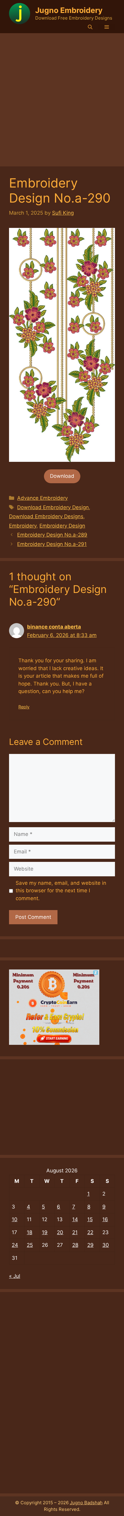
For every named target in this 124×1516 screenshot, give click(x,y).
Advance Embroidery (42, 498)
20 (60, 1232)
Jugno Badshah (86, 1502)
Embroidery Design (62, 526)
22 (90, 1232)
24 (15, 1245)
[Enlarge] (107, 236)
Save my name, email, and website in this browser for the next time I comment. (61, 890)
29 (90, 1245)
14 (75, 1219)
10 (14, 1219)
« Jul (14, 1276)
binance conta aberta (54, 627)
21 (75, 1232)
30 (105, 1245)
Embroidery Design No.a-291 (52, 544)
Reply (23, 706)
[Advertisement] (62, 98)
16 (105, 1219)
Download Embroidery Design (53, 507)
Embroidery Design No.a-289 (52, 535)
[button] (90, 27)
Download (62, 476)
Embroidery (22, 526)
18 (29, 1232)
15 (90, 1219)
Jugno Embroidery (69, 10)
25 (30, 1245)
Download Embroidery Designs (46, 516)
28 (75, 1245)
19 (45, 1232)
